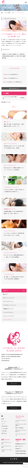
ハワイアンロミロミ (7, 319)
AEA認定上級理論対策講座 (20, 453)
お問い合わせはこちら (14, 88)
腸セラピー (5, 294)
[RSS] (16, 459)
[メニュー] (25, 2)
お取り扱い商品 (4, 426)
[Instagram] (11, 459)
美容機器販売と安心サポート (21, 443)
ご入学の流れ (4, 430)
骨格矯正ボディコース (8, 308)
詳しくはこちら (14, 383)
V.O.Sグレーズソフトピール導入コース (20, 431)
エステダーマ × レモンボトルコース (20, 421)
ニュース (3, 423)
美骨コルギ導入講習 (19, 427)
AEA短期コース (18, 448)
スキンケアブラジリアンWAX (6, 447)
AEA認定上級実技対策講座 (20, 451)
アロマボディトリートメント (9, 305)
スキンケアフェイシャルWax (6, 443)
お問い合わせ (4, 433)
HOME (2, 416)
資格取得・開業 (20, 440)
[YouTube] (14, 459)
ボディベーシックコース (8, 297)
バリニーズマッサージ (8, 312)
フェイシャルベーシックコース (20, 434)
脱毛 (5, 439)
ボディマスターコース (8, 301)
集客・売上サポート (19, 446)
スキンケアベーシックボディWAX (6, 450)
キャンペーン (4, 421)
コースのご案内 (4, 428)
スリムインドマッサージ (8, 316)
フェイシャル (19, 416)
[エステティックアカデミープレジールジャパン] (3, 2)
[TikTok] (12, 459)
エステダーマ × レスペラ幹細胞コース (20, 425)
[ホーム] (1, 12)
